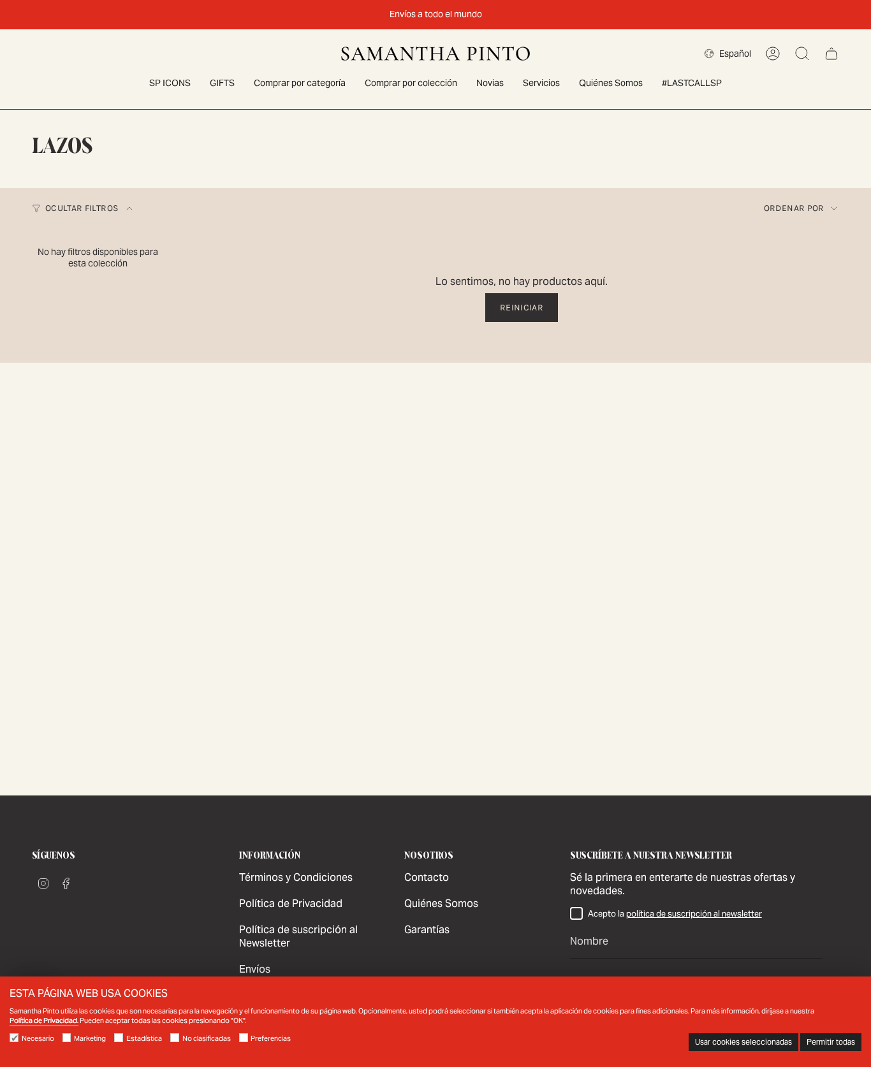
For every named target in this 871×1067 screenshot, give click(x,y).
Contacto (426, 877)
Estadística (144, 1038)
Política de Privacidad (290, 903)
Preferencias (271, 1038)
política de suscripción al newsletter (694, 913)
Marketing (90, 1038)
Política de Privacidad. (44, 1020)
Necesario (38, 1038)
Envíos (254, 969)
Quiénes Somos (441, 903)
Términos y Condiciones (296, 877)
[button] (299, 83)
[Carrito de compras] (831, 53)
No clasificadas (206, 1038)
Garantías (427, 929)
